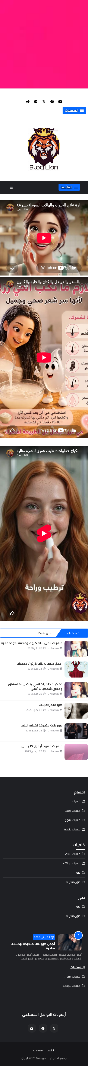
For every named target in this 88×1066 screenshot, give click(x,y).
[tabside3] (14, 633)
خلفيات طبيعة (72, 829)
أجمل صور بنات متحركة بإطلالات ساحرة (32, 946)
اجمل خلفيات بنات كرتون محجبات (39, 663)
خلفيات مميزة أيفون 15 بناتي (41, 746)
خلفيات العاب (72, 810)
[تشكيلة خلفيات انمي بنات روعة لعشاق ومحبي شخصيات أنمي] (76, 690)
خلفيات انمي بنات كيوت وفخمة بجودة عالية (31, 643)
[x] (44, 101)
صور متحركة (44, 632)
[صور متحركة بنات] (76, 711)
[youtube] (60, 101)
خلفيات (76, 801)
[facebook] (52, 101)
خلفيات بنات (73, 632)
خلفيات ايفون (72, 819)
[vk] (36, 101)
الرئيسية (50, 1050)
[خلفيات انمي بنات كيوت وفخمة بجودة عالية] (76, 649)
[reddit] (28, 101)
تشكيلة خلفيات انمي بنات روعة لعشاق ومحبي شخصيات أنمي (35, 686)
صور (77, 872)
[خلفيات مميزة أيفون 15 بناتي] (76, 752)
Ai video (38, 1050)
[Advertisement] (44, 44)
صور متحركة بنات (50, 705)
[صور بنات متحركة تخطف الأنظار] (76, 731)
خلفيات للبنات (72, 853)
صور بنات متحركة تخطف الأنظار (40, 725)
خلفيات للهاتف (71, 863)
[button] (74, 110)
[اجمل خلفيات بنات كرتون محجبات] (76, 669)
